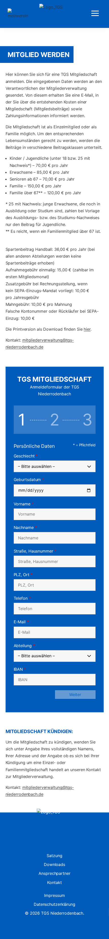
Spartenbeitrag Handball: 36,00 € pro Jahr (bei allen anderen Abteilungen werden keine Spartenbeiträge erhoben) (50, 256)
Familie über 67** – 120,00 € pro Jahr (45, 192)
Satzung (54, 855)
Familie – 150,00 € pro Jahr (35, 185)
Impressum (54, 895)
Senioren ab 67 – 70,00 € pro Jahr (42, 179)
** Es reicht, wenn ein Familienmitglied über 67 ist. (53, 231)
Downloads (54, 864)
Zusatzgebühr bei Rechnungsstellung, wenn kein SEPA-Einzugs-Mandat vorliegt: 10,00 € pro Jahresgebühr (47, 290)
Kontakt (54, 882)
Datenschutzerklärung (54, 904)
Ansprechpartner (54, 873)
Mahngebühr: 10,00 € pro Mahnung (39, 304)
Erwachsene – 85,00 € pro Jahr (39, 172)
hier (87, 329)
